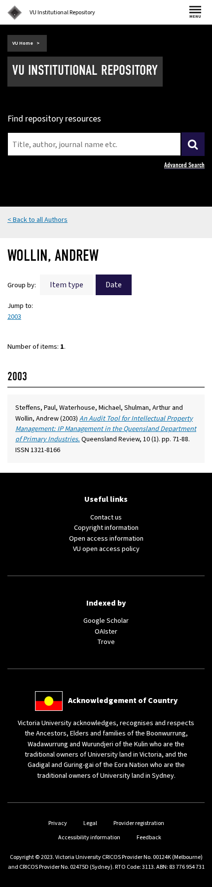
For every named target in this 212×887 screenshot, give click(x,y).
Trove (106, 642)
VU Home (22, 43)
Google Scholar (106, 620)
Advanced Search (184, 165)
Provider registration (138, 823)
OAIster (106, 631)
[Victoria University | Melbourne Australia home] (14, 12)
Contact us (106, 517)
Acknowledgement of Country (122, 700)
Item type (66, 284)
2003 (14, 316)
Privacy (57, 823)
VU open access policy (106, 549)
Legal (90, 823)
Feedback (149, 837)
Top (194, 879)
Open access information (106, 538)
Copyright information (106, 527)
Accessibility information (89, 837)
